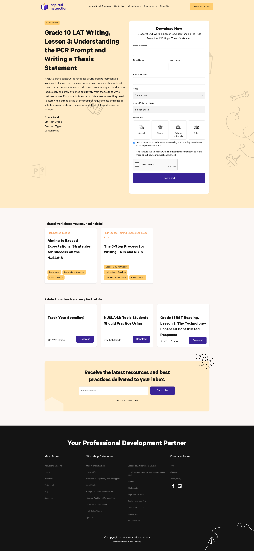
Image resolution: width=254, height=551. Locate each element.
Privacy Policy (175, 479)
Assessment (132, 514)
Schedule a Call (201, 6)
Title (135, 89)
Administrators (134, 521)
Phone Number (140, 75)
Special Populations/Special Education (143, 466)
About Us (164, 6)
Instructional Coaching (100, 6)
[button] (134, 6)
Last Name (175, 60)
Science (131, 482)
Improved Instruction (136, 495)
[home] (54, 6)
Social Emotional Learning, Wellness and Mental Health (146, 474)
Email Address (140, 46)
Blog (46, 492)
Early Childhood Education (96, 505)
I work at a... (139, 118)
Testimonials (49, 485)
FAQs (172, 466)
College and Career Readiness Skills (100, 492)
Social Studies (91, 485)
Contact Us (49, 498)
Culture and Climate (136, 508)
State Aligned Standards (95, 466)
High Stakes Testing (94, 511)
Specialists (90, 518)
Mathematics (133, 488)
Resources (48, 479)
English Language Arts (137, 501)
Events (47, 472)
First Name (138, 60)
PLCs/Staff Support (93, 472)
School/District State (143, 103)
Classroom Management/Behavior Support (103, 479)
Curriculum (119, 6)
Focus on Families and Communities (100, 498)
